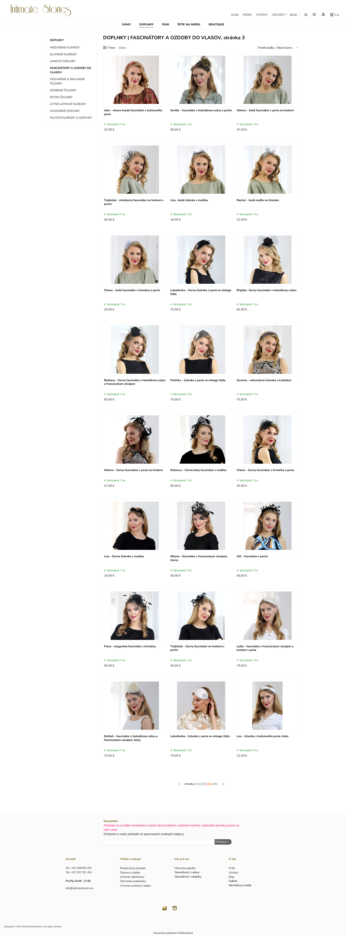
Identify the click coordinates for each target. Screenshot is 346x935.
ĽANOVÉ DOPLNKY (63, 61)
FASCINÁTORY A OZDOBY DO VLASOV (70, 70)
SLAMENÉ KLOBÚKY (63, 54)
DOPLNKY (146, 24)
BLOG (293, 15)
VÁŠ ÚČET (278, 15)
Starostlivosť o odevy (186, 872)
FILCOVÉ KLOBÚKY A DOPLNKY (71, 118)
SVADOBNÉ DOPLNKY (65, 111)
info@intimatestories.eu (79, 888)
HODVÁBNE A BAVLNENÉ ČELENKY (67, 81)
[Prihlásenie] (323, 14)
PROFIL (247, 15)
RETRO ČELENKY (61, 97)
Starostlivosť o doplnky (187, 876)
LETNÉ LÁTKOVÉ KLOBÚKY (68, 104)
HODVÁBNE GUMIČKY (65, 48)
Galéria (233, 880)
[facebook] (165, 908)
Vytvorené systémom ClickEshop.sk (173, 933)
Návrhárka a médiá (240, 885)
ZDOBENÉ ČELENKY (63, 90)
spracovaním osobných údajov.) (164, 834)
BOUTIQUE (216, 24)
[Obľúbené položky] (314, 14)
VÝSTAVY (262, 15)
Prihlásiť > (222, 842)
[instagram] (175, 908)
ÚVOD (235, 15)
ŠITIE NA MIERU (189, 24)
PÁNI (165, 24)
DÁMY (126, 24)
